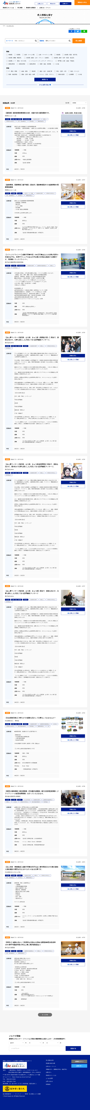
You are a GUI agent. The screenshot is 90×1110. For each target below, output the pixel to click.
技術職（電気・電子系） (71, 54)
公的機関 (71, 74)
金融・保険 (24, 71)
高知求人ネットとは (51, 1075)
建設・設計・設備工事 (46, 71)
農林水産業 (61, 74)
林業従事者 (22, 64)
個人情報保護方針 (7, 1094)
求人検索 (78, 41)
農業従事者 (12, 64)
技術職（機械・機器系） (15, 57)
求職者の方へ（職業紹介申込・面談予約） (57, 1069)
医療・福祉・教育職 (45, 64)
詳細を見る (73, 131)
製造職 (58, 54)
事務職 (10, 54)
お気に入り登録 (74, 135)
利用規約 (48, 1084)
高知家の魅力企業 (50, 1063)
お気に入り (41, 3)
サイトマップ (18, 1094)
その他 (57, 64)
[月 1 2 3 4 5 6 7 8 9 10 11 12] (35, 1042)
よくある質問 (49, 1078)
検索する (45, 79)
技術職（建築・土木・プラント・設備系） (38, 57)
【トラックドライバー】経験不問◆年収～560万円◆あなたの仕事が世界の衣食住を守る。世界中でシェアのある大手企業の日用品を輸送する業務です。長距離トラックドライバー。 (31, 257)
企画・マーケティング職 (45, 54)
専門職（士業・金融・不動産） (66, 61)
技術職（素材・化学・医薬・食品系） (64, 57)
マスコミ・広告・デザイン (46, 74)
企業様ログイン (79, 1061)
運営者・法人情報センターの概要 (33, 1094)
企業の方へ (66, 3)
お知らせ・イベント (51, 1066)
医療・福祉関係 (13, 74)
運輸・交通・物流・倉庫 (28, 74)
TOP (4, 25)
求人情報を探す (50, 1060)
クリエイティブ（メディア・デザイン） (42, 61)
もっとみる (45, 1014)
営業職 (18, 54)
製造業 (34, 71)
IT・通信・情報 (13, 71)
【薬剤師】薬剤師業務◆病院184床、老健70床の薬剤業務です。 (28, 113)
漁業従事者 (32, 64)
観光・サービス (75, 71)
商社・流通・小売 (61, 71)
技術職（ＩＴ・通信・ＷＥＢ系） (18, 61)
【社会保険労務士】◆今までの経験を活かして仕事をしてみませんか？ (30, 718)
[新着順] (79, 103)
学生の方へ (53, 3)
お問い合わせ (49, 1081)
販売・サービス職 (29, 54)
